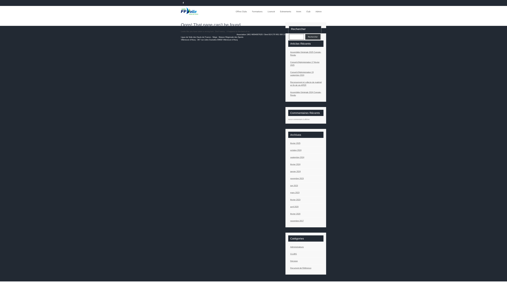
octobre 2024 (295, 150)
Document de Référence (300, 268)
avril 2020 (294, 207)
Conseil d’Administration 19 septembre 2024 (302, 73)
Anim (298, 11)
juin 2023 (294, 185)
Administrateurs (297, 247)
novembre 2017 (297, 221)
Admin (319, 11)
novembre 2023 (297, 178)
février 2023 (295, 200)
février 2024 (295, 164)
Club (308, 11)
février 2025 (295, 143)
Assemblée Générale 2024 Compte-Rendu (305, 93)
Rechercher (298, 28)
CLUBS (293, 254)
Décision (294, 261)
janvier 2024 (295, 171)
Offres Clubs (241, 11)
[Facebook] (183, 3)
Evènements (285, 11)
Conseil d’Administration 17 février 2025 (305, 63)
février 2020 (295, 214)
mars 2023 (294, 192)
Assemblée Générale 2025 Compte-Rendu (305, 53)
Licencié (271, 11)
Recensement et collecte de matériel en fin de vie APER (306, 83)
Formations (257, 11)
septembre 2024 (297, 157)
